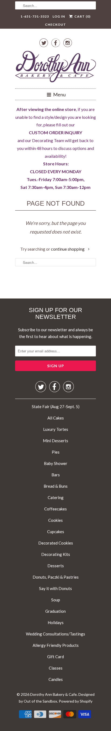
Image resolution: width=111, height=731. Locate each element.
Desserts (55, 565)
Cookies (55, 520)
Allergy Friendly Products (56, 645)
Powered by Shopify (75, 701)
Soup (55, 599)
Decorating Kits (55, 554)
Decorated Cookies (55, 542)
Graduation (55, 611)
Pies (56, 452)
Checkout (55, 24)
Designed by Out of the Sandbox (57, 698)
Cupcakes (55, 531)
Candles (55, 679)
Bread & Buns (56, 486)
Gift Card (55, 656)
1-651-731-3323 (34, 16)
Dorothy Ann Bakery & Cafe (53, 694)
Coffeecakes (55, 508)
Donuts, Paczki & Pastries (56, 577)
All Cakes (55, 417)
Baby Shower (55, 463)
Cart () (82, 16)
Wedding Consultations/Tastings (55, 633)
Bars (55, 474)
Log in (59, 16)
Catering (56, 497)
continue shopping (68, 248)
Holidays (56, 622)
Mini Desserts (55, 440)
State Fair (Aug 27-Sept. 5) (55, 406)
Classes (56, 668)
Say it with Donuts (55, 588)
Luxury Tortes (55, 429)
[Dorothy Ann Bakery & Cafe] (55, 67)
